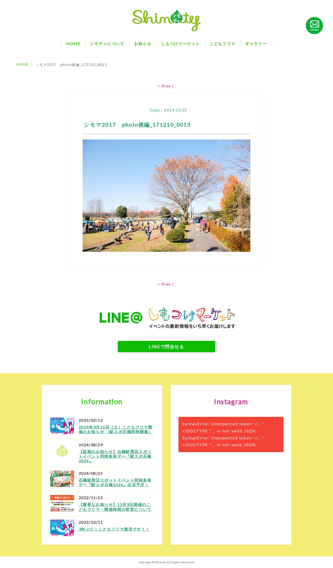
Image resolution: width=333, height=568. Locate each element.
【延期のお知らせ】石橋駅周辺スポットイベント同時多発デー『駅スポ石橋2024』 (115, 456)
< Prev (164, 86)
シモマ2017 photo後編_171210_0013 (71, 65)
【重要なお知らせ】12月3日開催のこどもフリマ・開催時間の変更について (115, 506)
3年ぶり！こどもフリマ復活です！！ (114, 529)
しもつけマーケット (180, 43)
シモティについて (107, 43)
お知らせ (142, 43)
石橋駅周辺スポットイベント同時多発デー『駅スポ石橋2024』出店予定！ (115, 482)
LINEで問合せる (166, 346)
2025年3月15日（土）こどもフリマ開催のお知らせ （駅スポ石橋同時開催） (116, 429)
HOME (73, 43)
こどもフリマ (222, 43)
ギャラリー (256, 43)
